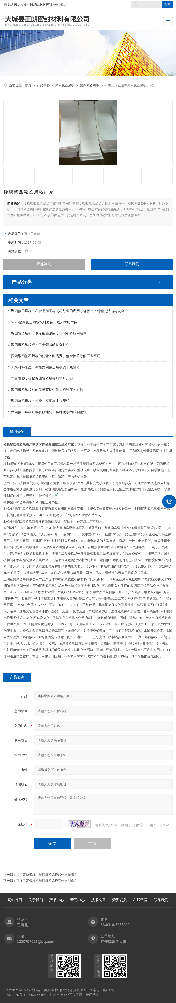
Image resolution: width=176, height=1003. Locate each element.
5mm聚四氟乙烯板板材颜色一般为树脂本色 (44, 322)
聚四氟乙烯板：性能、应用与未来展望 (40, 401)
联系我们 (132, 264)
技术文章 (98, 900)
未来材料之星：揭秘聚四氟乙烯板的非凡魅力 (45, 367)
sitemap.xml (37, 995)
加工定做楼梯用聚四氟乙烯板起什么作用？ (46, 874)
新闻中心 (77, 900)
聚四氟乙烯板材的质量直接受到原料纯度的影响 (47, 389)
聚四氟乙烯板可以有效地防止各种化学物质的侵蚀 (49, 412)
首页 (28, 85)
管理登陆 (92, 995)
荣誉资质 (119, 900)
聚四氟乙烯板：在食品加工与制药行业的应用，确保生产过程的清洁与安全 (67, 311)
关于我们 (35, 900)
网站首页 (15, 900)
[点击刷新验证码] (79, 824)
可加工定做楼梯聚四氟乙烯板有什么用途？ (46, 880)
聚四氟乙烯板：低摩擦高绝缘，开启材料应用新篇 (49, 333)
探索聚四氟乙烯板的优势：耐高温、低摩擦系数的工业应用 (55, 356)
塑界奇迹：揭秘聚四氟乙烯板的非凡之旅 (42, 378)
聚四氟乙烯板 (64, 85)
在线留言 (140, 900)
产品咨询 (44, 264)
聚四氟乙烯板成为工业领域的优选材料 (40, 345)
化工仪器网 (74, 995)
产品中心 (43, 85)
